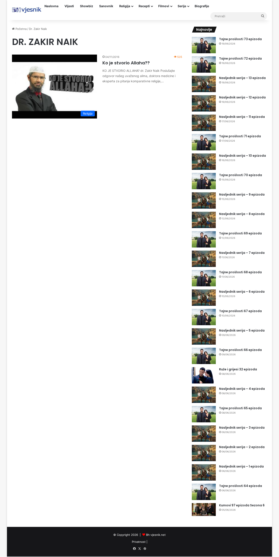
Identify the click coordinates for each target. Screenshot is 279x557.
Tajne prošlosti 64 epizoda (240, 486)
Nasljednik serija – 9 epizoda (242, 194)
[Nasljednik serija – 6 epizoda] (204, 297)
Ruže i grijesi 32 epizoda (238, 369)
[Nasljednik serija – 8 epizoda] (204, 220)
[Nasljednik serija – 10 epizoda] (204, 161)
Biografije (202, 6)
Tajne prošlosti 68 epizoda (240, 272)
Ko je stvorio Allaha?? (126, 63)
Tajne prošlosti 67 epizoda (240, 311)
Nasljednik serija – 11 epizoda (242, 117)
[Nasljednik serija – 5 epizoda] (204, 336)
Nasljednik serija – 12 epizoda (242, 97)
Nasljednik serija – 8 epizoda (242, 214)
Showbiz (86, 6)
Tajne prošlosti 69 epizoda (240, 233)
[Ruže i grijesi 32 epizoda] (204, 375)
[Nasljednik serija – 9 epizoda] (204, 200)
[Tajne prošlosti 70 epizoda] (204, 181)
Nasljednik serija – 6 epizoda (242, 291)
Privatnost (139, 541)
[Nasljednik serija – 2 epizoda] (204, 453)
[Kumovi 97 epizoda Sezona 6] (204, 509)
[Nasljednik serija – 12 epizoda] (204, 103)
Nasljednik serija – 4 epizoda (242, 389)
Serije (182, 6)
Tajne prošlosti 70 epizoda (240, 175)
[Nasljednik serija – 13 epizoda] (204, 84)
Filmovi (163, 6)
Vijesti (69, 6)
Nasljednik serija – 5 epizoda (242, 330)
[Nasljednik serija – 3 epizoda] (204, 433)
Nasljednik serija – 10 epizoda (242, 155)
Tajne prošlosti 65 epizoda (240, 408)
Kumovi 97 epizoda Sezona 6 (242, 505)
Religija (124, 6)
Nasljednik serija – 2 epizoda (242, 447)
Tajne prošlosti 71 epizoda (240, 136)
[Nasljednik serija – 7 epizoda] (204, 259)
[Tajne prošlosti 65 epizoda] (204, 414)
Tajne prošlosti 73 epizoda (240, 39)
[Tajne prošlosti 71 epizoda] (204, 142)
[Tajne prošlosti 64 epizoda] (204, 492)
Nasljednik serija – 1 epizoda (241, 466)
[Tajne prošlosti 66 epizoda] (204, 356)
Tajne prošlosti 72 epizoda (240, 58)
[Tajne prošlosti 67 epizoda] (204, 317)
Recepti (144, 6)
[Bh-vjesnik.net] (26, 10)
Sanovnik (106, 6)
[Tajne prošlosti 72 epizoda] (204, 64)
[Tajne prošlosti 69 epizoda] (204, 239)
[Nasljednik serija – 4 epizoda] (204, 395)
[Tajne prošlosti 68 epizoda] (204, 278)
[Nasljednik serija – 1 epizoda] (204, 472)
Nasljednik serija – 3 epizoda (242, 427)
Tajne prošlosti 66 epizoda (240, 350)
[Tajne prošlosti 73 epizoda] (204, 45)
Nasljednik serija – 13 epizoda (242, 78)
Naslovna (51, 6)
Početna (21, 29)
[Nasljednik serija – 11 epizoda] (204, 123)
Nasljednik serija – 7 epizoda (242, 253)
